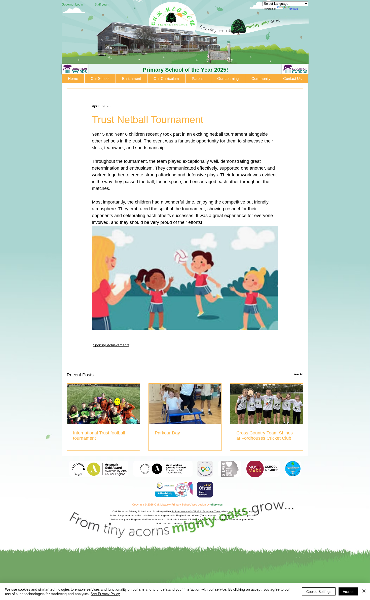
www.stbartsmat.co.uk (196, 523)
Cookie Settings (318, 591)
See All (297, 374)
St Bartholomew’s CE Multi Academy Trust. (196, 511)
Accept (348, 591)
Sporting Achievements (111, 345)
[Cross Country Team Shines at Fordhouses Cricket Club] (266, 404)
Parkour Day (167, 432)
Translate (292, 8)
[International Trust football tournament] (103, 404)
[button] (100, 78)
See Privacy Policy (105, 593)
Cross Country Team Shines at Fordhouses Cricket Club (264, 435)
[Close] (364, 591)
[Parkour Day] (185, 404)
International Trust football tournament (99, 435)
